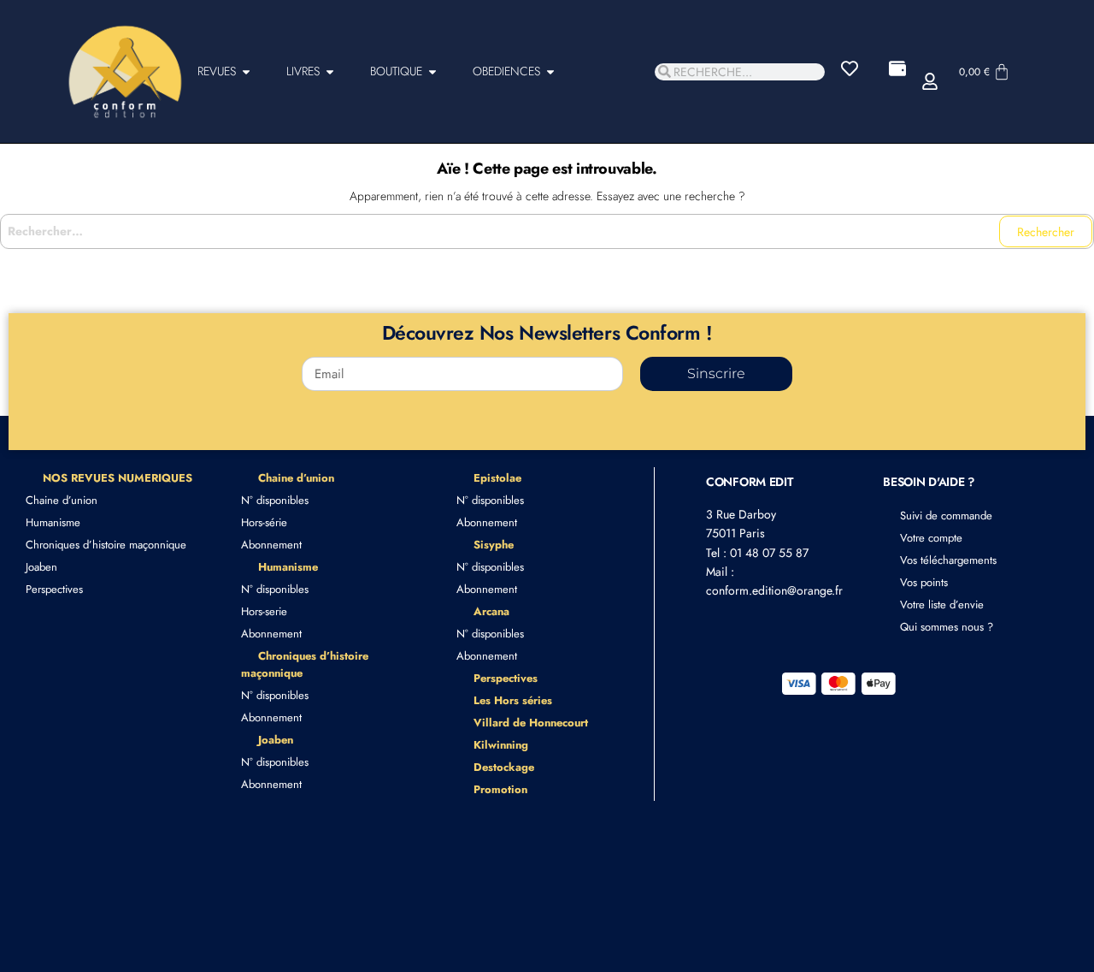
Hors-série (264, 522)
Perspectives (54, 589)
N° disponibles (275, 500)
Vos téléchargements (948, 560)
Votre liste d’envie (942, 604)
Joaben (41, 567)
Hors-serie (264, 611)
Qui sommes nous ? (946, 627)
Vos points (924, 582)
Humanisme (53, 522)
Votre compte (931, 538)
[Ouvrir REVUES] (246, 71)
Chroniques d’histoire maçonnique (106, 544)
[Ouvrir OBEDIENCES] (550, 71)
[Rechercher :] (547, 231)
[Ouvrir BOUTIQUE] (432, 71)
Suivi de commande (946, 515)
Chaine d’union (61, 500)
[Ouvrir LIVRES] (330, 71)
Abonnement (271, 544)
